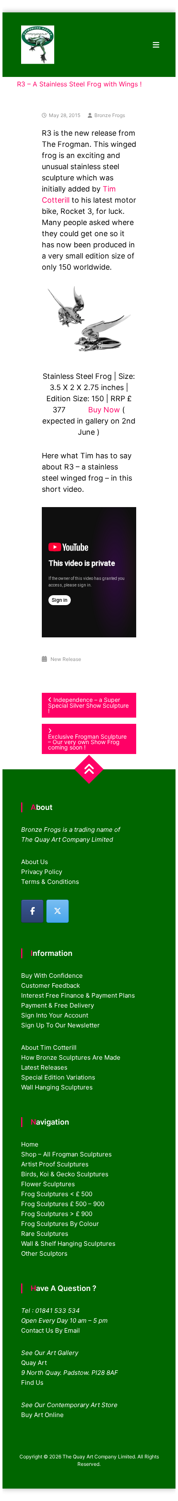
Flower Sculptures (48, 1184)
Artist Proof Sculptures (55, 1164)
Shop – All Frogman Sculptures (66, 1154)
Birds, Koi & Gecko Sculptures (64, 1174)
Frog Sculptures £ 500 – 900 (62, 1204)
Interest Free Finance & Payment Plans (78, 995)
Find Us (32, 1382)
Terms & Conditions (50, 882)
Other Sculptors (44, 1253)
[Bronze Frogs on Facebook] (32, 911)
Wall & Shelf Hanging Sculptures (68, 1243)
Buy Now (104, 409)
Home (29, 1144)
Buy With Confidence (52, 975)
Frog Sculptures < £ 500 (56, 1194)
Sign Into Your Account (54, 1015)
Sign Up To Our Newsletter (60, 1025)
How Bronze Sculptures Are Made (70, 1057)
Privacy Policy (41, 872)
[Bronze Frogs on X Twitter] (57, 911)
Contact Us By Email (50, 1330)
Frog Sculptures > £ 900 (56, 1214)
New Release (66, 659)
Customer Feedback (50, 985)
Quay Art (34, 1363)
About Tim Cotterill (49, 1047)
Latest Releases (44, 1067)
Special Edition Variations (58, 1077)
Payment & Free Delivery (57, 1005)
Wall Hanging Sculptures (57, 1087)
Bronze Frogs (109, 115)
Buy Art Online (42, 1415)
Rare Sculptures (44, 1234)
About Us (34, 862)
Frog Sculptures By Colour (60, 1224)
